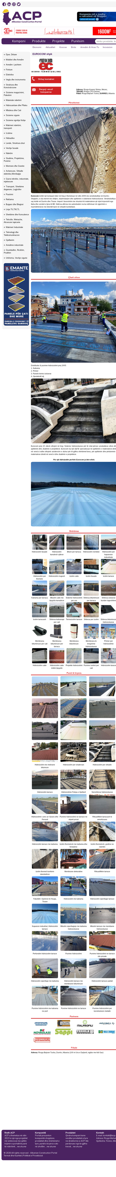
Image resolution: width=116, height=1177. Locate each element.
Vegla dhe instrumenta (15, 79)
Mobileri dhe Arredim (15, 60)
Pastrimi (9, 194)
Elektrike (10, 74)
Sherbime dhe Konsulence (17, 214)
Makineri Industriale (14, 227)
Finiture (9, 70)
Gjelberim (10, 240)
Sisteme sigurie (12, 115)
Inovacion (107, 47)
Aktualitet (50, 47)
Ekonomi (37, 47)
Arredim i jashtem (13, 65)
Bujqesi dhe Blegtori (14, 204)
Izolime (9, 133)
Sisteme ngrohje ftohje (16, 120)
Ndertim (9, 153)
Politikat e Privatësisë (33, 1155)
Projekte (58, 41)
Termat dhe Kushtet (13, 1155)
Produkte (39, 41)
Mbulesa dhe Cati (13, 110)
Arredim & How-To (89, 47)
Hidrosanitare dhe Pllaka (16, 105)
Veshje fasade (12, 148)
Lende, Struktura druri (15, 143)
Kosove (63, 47)
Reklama (10, 199)
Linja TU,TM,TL (12, 209)
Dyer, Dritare (11, 54)
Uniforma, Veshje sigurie (16, 258)
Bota (73, 47)
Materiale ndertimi (13, 100)
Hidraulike (10, 138)
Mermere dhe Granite (15, 166)
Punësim (77, 41)
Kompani (18, 41)
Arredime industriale (14, 245)
